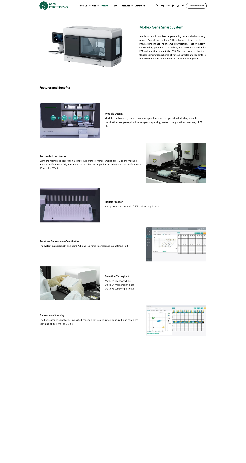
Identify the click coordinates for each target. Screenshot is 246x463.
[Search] (157, 5)
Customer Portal (196, 6)
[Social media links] (173, 6)
